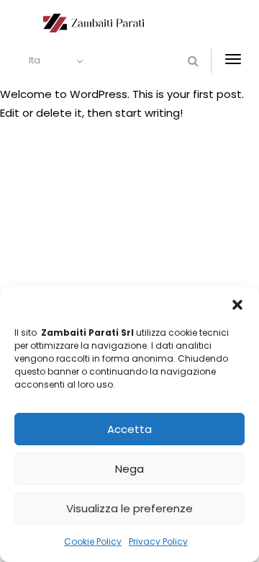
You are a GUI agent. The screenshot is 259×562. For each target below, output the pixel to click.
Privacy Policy (158, 541)
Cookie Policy (93, 541)
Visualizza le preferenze (129, 508)
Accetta (129, 429)
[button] (237, 305)
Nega (129, 468)
